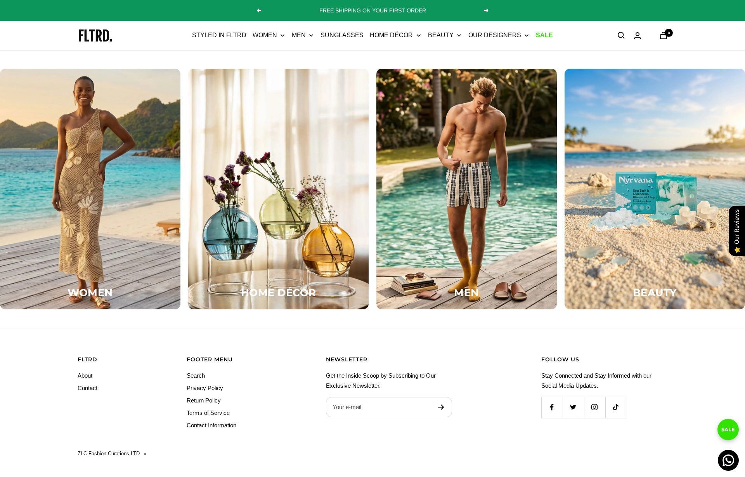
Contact (87, 388)
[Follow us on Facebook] (552, 407)
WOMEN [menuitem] (265, 35)
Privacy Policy (205, 388)
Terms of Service (208, 412)
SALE (728, 435)
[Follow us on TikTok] (616, 407)
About (85, 375)
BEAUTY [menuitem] (441, 35)
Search (196, 375)
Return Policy (204, 400)
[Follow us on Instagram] (594, 407)
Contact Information (211, 425)
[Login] (637, 35)
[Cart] (663, 35)
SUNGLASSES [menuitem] (342, 35)
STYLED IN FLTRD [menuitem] (219, 35)
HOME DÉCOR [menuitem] (391, 35)
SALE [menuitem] (544, 35)
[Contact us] (728, 460)
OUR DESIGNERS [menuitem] (494, 35)
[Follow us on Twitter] (573, 407)
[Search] (621, 35)
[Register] (441, 407)
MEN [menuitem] (299, 35)
